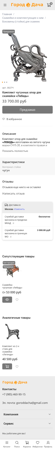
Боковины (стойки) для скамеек (21, 21)
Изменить (19, 209)
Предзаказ (27, 110)
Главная (7, 14)
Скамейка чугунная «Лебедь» (12, 286)
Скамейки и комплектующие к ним (23, 18)
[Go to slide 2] (4, 82)
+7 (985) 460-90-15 (14, 394)
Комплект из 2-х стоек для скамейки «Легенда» (10, 350)
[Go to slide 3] (6, 82)
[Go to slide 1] (2, 82)
